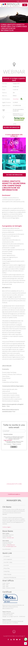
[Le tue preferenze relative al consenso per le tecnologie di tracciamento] (25, 643)
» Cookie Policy (6, 571)
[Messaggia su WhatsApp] (25, 639)
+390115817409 (23, 1)
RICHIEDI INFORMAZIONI (14, 175)
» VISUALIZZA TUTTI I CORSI (14, 484)
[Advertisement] (14, 46)
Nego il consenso (17, 444)
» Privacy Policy (6, 568)
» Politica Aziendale (7, 574)
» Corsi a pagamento (7, 559)
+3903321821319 (11, 545)
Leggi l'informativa (8, 440)
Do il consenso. (8, 444)
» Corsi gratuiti (6, 556)
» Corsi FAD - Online (7, 562)
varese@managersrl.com (11, 546)
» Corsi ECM (6, 565)
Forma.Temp (16, 99)
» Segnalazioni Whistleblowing (9, 577)
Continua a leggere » (7, 527)
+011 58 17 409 (10, 537)
